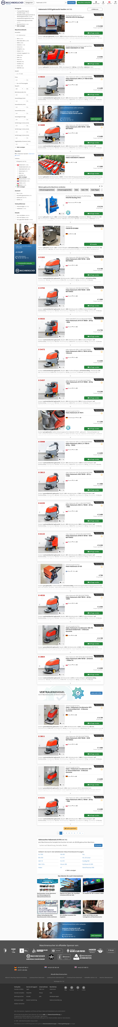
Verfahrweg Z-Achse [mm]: (22, 135)
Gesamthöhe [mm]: (20, 110)
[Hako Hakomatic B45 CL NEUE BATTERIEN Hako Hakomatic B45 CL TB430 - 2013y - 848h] (51, 512)
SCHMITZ (20, 49)
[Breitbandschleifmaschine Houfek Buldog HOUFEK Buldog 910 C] (51, 205)
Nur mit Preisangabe (22, 83)
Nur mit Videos (22, 217)
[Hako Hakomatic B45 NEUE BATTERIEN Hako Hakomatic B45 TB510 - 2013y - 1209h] (51, 604)
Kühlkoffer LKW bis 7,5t (91, 977)
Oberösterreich (24, 169)
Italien (22, 185)
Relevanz (95, 9)
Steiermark (23, 171)
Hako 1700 (84, 190)
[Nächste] (63, 25)
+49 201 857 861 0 (22, 967)
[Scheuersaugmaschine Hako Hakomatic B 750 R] (51, 420)
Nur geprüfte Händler (25, 219)
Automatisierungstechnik (25, 18)
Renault (20, 61)
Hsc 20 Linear (86, 858)
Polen (22, 183)
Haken (40, 867)
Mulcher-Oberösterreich (106, 977)
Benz (20, 38)
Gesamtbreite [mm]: (20, 104)
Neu (19, 193)
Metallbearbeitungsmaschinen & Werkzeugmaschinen (26, 15)
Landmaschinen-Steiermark (36, 977)
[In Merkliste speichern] (102, 18)
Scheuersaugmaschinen (46, 190)
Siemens (21, 45)
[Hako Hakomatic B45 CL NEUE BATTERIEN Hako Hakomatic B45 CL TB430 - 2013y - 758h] (51, 807)
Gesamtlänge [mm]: (20, 98)
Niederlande (24, 181)
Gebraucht (21, 197)
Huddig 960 (85, 861)
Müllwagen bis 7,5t (59, 981)
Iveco (19, 47)
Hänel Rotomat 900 (88, 867)
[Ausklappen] (70, 41)
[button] (115, 2)
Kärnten (22, 175)
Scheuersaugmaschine (65, 190)
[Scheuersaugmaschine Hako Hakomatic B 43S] (51, 574)
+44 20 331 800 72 (83, 967)
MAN (20, 43)
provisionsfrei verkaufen (25, 263)
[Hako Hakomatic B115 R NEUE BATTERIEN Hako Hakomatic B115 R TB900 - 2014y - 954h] (51, 389)
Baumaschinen (22, 24)
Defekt (19, 199)
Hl (61, 867)
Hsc (83, 854)
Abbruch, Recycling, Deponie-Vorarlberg (16, 977)
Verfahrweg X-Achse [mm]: (22, 123)
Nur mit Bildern (23, 215)
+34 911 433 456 (22, 970)
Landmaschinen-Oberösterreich (55, 977)
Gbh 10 (40, 861)
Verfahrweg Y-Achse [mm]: (22, 129)
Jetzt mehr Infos (96, 693)
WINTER (20, 68)
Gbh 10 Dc (41, 864)
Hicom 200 (63, 864)
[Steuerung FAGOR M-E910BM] (51, 236)
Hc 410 (62, 861)
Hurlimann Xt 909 (87, 864)
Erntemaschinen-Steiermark (74, 977)
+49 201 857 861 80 (53, 967)
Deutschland (24, 179)
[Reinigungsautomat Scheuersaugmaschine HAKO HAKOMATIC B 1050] (51, 55)
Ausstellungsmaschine (24, 195)
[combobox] (25, 161)
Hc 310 (62, 858)
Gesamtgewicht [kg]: (20, 116)
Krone (20, 65)
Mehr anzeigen (71, 870)
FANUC (20, 51)
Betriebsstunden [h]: (20, 92)
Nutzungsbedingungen (64, 1023)
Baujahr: (17, 86)
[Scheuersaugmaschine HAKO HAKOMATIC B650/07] (51, 165)
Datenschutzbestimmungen (49, 1023)
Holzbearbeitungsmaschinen (25, 21)
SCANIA (20, 63)
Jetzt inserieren (96, 119)
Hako (76, 190)
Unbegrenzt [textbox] (21, 161)
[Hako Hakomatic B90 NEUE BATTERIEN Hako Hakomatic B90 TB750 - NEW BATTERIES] (51, 134)
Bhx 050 (40, 858)
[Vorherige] (39, 25)
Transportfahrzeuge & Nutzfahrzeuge (23, 12)
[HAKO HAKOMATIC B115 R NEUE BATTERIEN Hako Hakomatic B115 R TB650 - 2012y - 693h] (51, 328)
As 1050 (40, 854)
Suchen (72, 2)
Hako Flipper (95, 190)
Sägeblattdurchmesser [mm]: (23, 141)
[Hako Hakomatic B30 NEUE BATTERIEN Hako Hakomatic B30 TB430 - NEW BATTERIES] (51, 297)
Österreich (23, 165)
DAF (19, 57)
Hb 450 (62, 854)
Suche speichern (71, 828)
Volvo (19, 55)
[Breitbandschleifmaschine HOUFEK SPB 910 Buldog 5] (51, 24)
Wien (21, 173)
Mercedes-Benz (23, 40)
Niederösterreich (25, 167)
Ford (19, 59)
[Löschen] (65, 2)
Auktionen (21, 208)
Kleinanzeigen (23, 206)
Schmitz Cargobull (23, 53)
